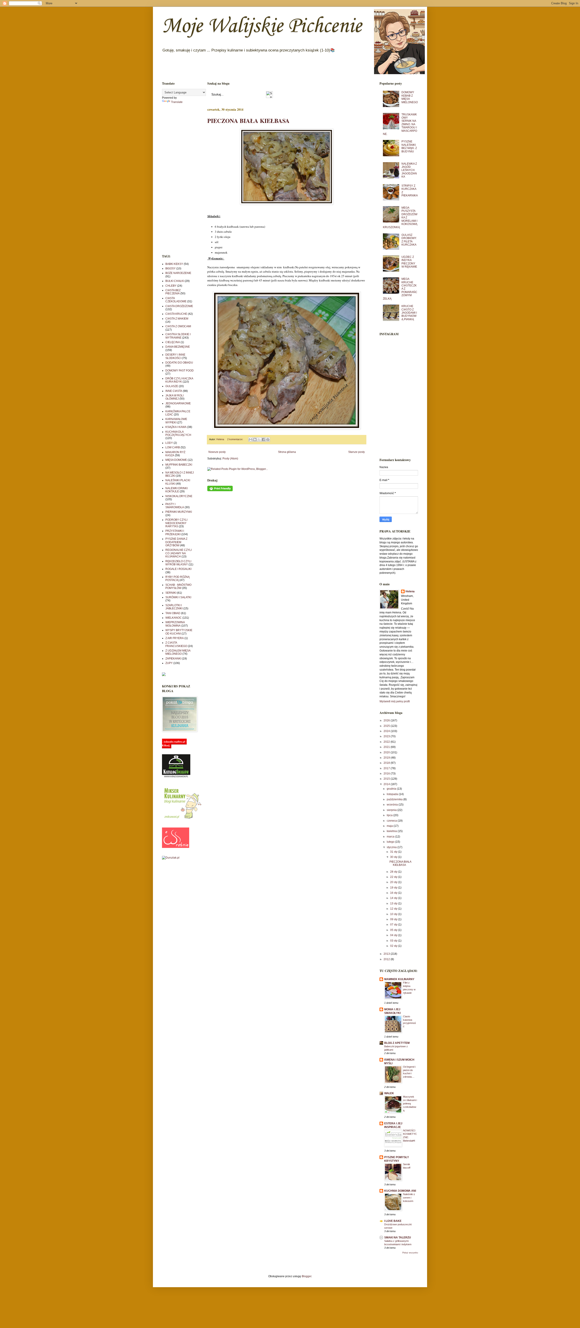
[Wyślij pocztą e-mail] (250, 439)
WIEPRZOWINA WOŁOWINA (175, 624)
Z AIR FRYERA (174, 638)
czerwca (392, 820)
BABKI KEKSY (174, 264)
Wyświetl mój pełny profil (394, 701)
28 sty (394, 871)
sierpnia (392, 810)
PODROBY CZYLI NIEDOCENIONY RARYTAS (176, 523)
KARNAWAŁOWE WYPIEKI (176, 420)
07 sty (394, 924)
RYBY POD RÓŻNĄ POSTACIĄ (177, 578)
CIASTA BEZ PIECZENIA (173, 292)
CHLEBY (170, 285)
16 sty (394, 892)
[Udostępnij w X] (259, 439)
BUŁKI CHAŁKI (174, 281)
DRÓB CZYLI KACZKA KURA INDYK (179, 380)
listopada (393, 794)
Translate (177, 102)
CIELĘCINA (172, 342)
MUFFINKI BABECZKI (178, 464)
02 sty (394, 945)
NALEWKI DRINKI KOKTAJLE (176, 490)
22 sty (394, 877)
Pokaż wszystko (410, 1253)
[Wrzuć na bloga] (255, 439)
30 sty (394, 857)
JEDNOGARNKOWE (178, 403)
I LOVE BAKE (392, 1221)
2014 (387, 784)
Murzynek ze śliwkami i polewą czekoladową (410, 1103)
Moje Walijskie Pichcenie (262, 26)
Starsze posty (356, 452)
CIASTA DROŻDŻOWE (179, 306)
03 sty (394, 940)
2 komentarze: (235, 439)
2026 (387, 720)
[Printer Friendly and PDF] (220, 490)
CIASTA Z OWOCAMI (178, 326)
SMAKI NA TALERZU (397, 1237)
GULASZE (171, 386)
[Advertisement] (178, 179)
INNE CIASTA (173, 391)
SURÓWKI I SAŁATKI (178, 597)
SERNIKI (170, 592)
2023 (387, 736)
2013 (387, 953)
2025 (387, 725)
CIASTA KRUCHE (176, 313)
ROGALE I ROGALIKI (178, 569)
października (395, 799)
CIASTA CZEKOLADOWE (175, 300)
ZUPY (169, 663)
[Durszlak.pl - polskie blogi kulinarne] (170, 857)
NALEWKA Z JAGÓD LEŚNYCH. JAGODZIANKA (409, 170)
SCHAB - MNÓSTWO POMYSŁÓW (178, 586)
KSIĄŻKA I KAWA (175, 427)
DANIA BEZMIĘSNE (177, 346)
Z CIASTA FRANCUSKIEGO (176, 644)
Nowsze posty (217, 452)
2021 (387, 747)
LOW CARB (172, 447)
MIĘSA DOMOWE (176, 459)
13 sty (394, 903)
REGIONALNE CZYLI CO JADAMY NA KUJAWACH (178, 553)
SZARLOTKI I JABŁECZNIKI (174, 607)
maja (390, 826)
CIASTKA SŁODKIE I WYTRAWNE (178, 336)
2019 (387, 757)
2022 (387, 741)
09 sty (394, 919)
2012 (387, 959)
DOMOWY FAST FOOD (179, 370)
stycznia (392, 847)
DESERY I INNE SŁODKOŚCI (175, 356)
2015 (387, 778)
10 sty (394, 914)
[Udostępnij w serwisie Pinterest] (268, 439)
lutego (391, 841)
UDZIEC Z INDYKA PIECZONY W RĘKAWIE (409, 261)
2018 (387, 762)
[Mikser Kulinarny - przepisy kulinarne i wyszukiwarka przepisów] (182, 818)
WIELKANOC (173, 617)
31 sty (394, 851)
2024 (387, 731)
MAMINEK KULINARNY (399, 979)
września (393, 804)
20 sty (394, 882)
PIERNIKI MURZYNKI (178, 511)
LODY (169, 442)
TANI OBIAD (172, 613)
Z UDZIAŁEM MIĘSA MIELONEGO (177, 652)
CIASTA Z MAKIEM (176, 318)
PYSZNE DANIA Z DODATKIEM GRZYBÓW (176, 542)
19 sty (394, 887)
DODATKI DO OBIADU (179, 362)
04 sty (394, 935)
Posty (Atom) (230, 458)
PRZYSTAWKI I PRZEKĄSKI (174, 532)
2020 (387, 752)
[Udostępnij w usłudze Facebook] (263, 439)
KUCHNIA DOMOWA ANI (400, 1190)
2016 (387, 773)
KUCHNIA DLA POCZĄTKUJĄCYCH (178, 433)
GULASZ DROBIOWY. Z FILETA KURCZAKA (409, 239)
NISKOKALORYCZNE (178, 496)
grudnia (392, 788)
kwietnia (392, 831)
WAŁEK (389, 1093)
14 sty (394, 898)
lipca (390, 815)
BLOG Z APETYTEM (397, 1043)
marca (391, 836)
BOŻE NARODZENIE (178, 273)
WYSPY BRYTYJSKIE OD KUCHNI (178, 632)
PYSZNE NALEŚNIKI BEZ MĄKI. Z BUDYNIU (409, 146)
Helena (410, 591)
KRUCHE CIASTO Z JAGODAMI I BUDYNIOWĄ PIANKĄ (409, 313)
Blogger (306, 1276)
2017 (387, 768)
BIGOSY (170, 268)
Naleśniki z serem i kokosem (409, 1197)
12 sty (394, 908)
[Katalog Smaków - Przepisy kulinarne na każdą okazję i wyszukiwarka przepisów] (176, 777)
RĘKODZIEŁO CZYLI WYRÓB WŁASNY (178, 563)
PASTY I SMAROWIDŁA (174, 506)
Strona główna (287, 452)
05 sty (394, 930)
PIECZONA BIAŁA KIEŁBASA (248, 120)
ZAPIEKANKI (173, 658)
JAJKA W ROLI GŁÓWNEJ (174, 397)
